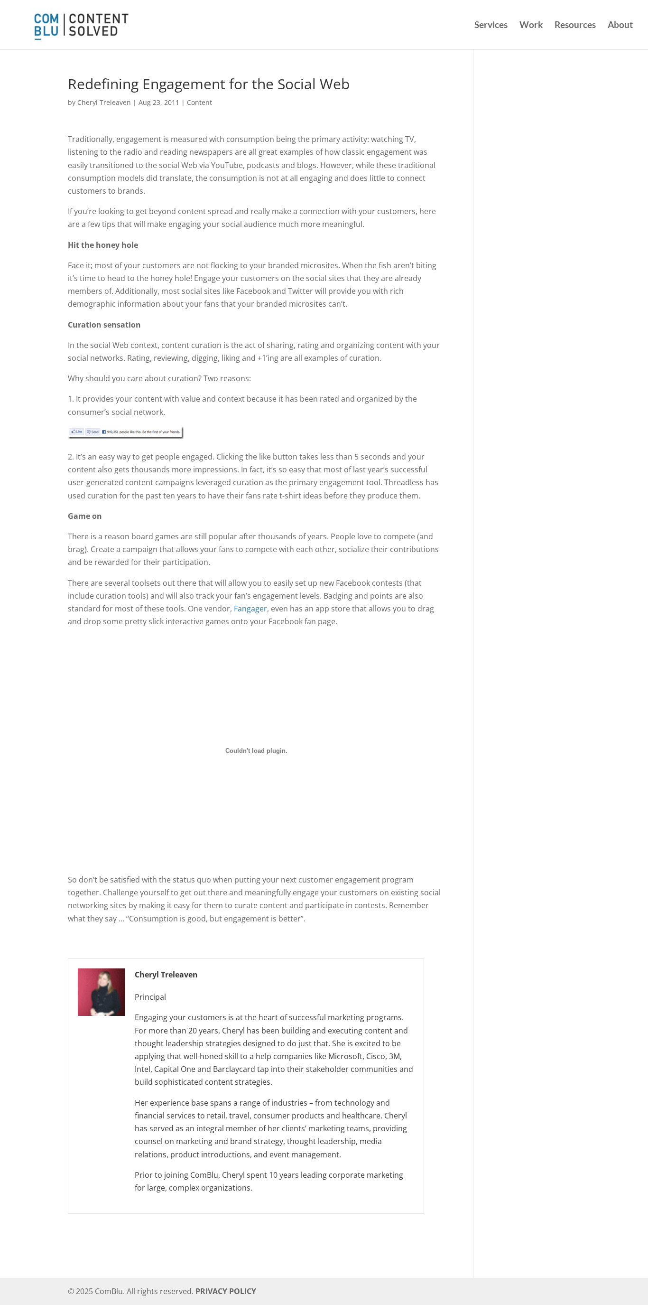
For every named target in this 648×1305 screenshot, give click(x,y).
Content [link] (199, 102)
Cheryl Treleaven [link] (104, 102)
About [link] (620, 25)
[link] (80, 23)
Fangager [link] (250, 608)
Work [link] (531, 25)
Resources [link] (575, 25)
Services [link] (491, 25)
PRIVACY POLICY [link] (225, 1291)
